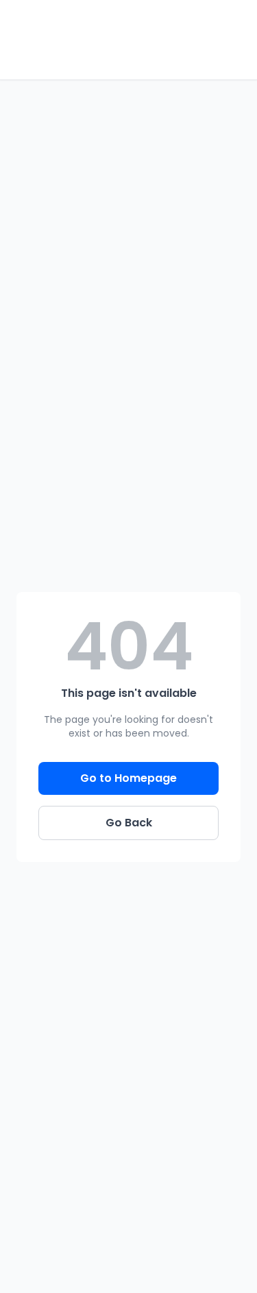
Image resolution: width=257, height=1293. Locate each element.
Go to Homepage (128, 778)
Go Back (129, 822)
